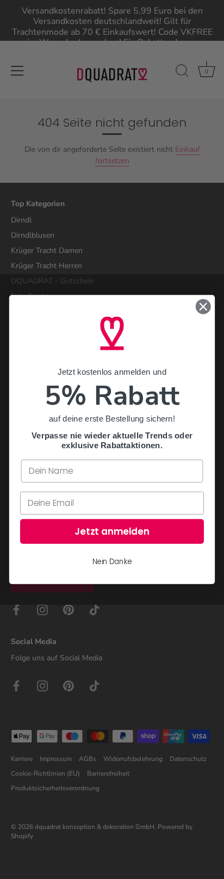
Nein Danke (112, 561)
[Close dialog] (203, 306)
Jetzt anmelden (112, 531)
